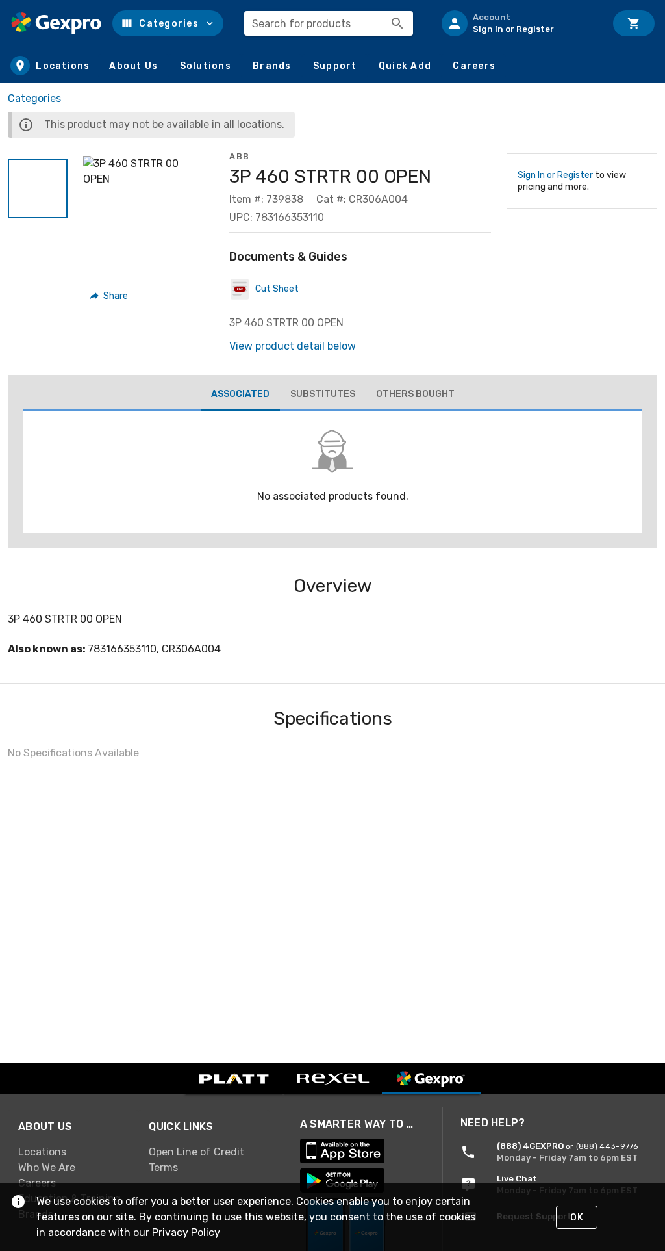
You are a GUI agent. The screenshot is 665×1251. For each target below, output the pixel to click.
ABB (239, 156)
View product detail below (292, 346)
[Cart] (634, 23)
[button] (167, 23)
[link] (73, 1151)
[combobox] (328, 23)
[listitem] (518, 23)
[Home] (56, 23)
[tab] (240, 395)
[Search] (397, 23)
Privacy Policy (186, 1232)
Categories (34, 98)
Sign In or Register (555, 175)
